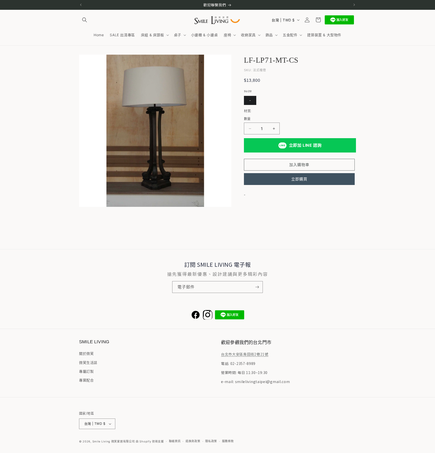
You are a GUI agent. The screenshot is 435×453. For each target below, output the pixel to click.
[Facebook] (195, 315)
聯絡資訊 (175, 441)
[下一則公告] (354, 5)
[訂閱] (257, 287)
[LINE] (229, 314)
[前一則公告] (80, 5)
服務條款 (228, 441)
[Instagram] (207, 315)
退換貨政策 (193, 441)
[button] (84, 19)
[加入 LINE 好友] (339, 19)
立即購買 (299, 179)
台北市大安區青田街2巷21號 (244, 354)
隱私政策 (211, 441)
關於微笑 (86, 353)
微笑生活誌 (88, 362)
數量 (247, 119)
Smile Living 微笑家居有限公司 (113, 441)
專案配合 (86, 380)
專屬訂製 (86, 371)
